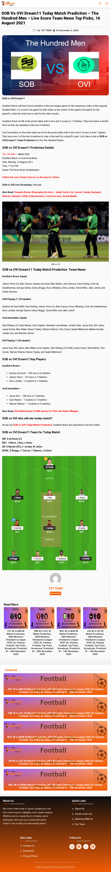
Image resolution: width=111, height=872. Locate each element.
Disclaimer (28, 851)
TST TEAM (46, 30)
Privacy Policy (30, 856)
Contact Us (28, 845)
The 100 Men (9, 154)
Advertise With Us (84, 819)
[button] (99, 3)
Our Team (80, 824)
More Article (55, 593)
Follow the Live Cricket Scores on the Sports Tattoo (30, 177)
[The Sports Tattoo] (8, 3)
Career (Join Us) (83, 814)
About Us (79, 808)
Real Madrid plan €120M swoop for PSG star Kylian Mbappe (46, 411)
